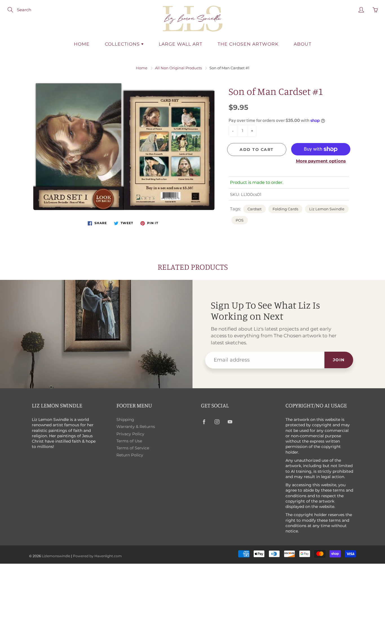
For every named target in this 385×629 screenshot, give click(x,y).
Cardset (254, 209)
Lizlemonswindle (56, 556)
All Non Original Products (178, 68)
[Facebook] (204, 422)
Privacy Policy (130, 434)
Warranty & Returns (135, 426)
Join (339, 359)
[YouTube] (230, 422)
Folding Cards (285, 209)
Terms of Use (129, 441)
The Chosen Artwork (248, 44)
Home (82, 44)
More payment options (321, 161)
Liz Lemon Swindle (326, 209)
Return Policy (129, 455)
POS (240, 220)
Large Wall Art (180, 44)
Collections (123, 44)
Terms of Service (132, 448)
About (302, 44)
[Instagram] (217, 422)
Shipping (125, 419)
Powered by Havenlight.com (97, 556)
